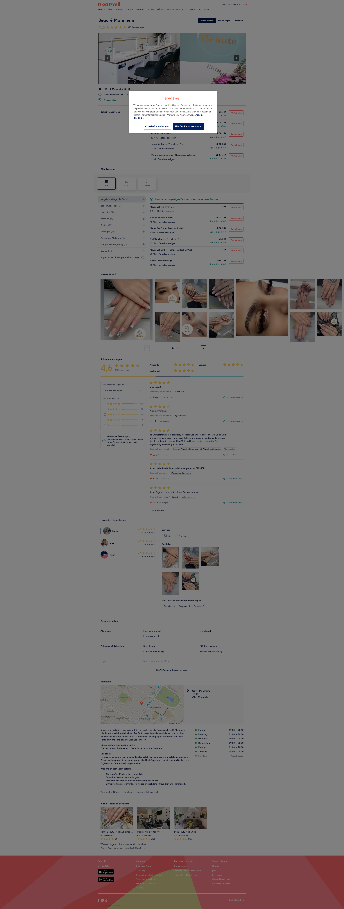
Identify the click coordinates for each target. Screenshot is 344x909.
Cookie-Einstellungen (157, 126)
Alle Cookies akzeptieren (188, 126)
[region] (173, 112)
